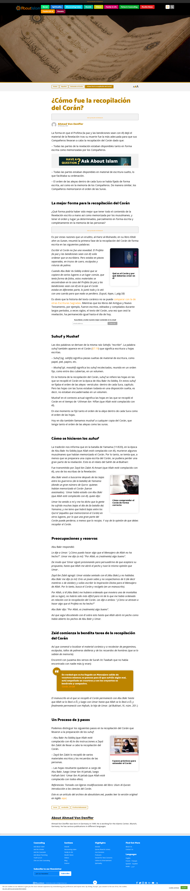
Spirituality (57, 7)
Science (66, 863)
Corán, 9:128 (68, 687)
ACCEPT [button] (184, 887)
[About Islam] (28, 8)
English (128, 858)
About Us (129, 847)
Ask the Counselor (40, 852)
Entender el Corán (76, 86)
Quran (45, 7)
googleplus (149, 883)
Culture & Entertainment (103, 860)
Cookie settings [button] (174, 888)
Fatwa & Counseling (129, 7)
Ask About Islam (39, 847)
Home (55, 86)
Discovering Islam (73, 7)
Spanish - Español (132, 864)
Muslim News (147, 7)
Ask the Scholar (39, 849)
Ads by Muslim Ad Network (95, 1)
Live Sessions (99, 852)
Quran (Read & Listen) (102, 849)
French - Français (131, 861)
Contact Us (129, 849)
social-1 (156, 883)
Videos (99, 7)
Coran (55, 807)
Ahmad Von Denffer (70, 124)
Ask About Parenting (41, 855)
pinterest (146, 883)
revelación (64, 807)
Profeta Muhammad (79, 807)
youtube (153, 883)
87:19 (95, 348)
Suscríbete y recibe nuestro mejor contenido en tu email (95, 320)
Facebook (137, 883)
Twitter (140, 883)
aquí (64, 798)
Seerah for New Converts (103, 858)
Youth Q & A (48, 11)
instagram (143, 883)
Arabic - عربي (130, 866)
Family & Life (111, 7)
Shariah (88, 7)
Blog (65, 860)
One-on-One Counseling (42, 860)
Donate (60, 11)
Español (63, 86)
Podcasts (98, 855)
